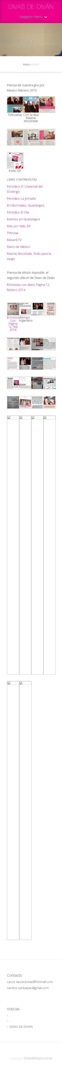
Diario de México (18, 247)
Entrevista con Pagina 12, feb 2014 (13, 323)
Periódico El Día (18, 212)
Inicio (26, 64)
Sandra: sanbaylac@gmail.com (28, 988)
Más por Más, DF (19, 226)
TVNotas (12, 233)
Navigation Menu (31, 17)
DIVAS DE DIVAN (21, 1027)
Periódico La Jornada (21, 198)
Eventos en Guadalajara (23, 219)
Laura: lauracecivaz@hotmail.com (30, 982)
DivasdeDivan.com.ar (38, 1058)
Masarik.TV (14, 240)
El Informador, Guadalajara (25, 205)
